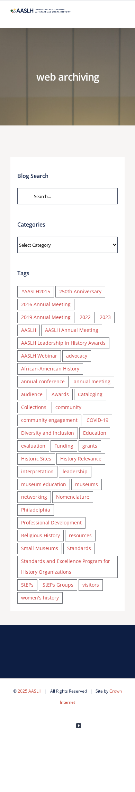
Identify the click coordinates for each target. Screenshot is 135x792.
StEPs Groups (58, 584)
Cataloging (90, 394)
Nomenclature (72, 496)
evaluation (33, 445)
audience (32, 394)
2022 (85, 317)
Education (94, 433)
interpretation (37, 471)
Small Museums (39, 548)
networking (34, 496)
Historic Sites (36, 458)
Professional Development (51, 522)
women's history (40, 597)
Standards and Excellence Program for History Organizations (65, 566)
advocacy (76, 355)
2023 (105, 317)
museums (86, 484)
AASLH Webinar (39, 355)
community (68, 407)
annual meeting (92, 381)
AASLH (28, 330)
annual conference (43, 381)
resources (80, 535)
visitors (90, 584)
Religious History (40, 535)
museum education (43, 484)
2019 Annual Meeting (46, 317)
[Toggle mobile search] (109, 17)
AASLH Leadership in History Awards (63, 343)
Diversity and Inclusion (47, 433)
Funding (63, 445)
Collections (33, 407)
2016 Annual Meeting (46, 304)
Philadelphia (35, 509)
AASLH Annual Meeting (71, 330)
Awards (60, 394)
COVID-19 (97, 420)
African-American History (50, 368)
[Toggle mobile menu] (122, 17)
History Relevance (80, 458)
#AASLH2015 (35, 291)
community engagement (49, 420)
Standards (79, 548)
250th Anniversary (80, 291)
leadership (75, 471)
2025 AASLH (30, 691)
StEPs (27, 584)
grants (89, 445)
